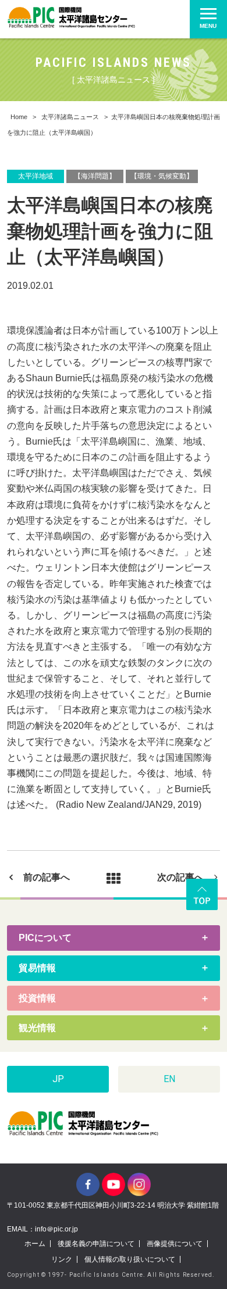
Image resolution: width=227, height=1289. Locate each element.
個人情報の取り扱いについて (129, 1259)
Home (18, 116)
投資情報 (37, 998)
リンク (61, 1259)
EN (169, 1078)
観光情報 (37, 1028)
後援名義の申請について (96, 1243)
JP (58, 1078)
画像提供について (175, 1243)
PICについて (45, 938)
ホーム (34, 1243)
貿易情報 (37, 968)
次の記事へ (180, 877)
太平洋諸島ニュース (70, 116)
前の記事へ (46, 877)
